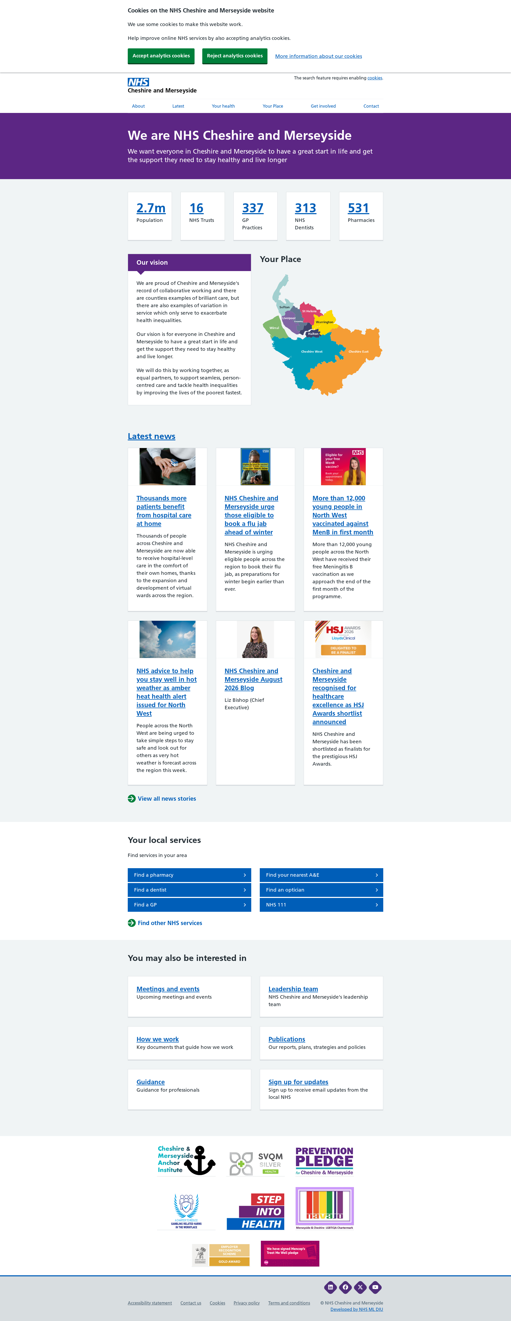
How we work (158, 1039)
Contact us (190, 1303)
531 (358, 208)
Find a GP (145, 905)
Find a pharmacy (154, 875)
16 (196, 208)
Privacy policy (247, 1303)
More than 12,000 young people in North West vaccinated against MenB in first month (342, 515)
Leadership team (293, 989)
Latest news (151, 436)
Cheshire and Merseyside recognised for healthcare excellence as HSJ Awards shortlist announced (338, 696)
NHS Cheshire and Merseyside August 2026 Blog (253, 679)
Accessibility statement (150, 1303)
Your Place (273, 106)
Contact (371, 106)
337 (253, 208)
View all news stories (167, 798)
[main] (255, 624)
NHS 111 (276, 905)
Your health (223, 106)
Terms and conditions (289, 1303)
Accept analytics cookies (161, 56)
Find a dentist (150, 890)
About (138, 106)
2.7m (151, 208)
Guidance (151, 1082)
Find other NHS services (170, 923)
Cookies (217, 1303)
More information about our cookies (318, 56)
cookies (375, 78)
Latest (178, 106)
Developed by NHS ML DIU (357, 1309)
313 (305, 208)
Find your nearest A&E (292, 875)
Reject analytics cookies (235, 56)
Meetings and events (168, 989)
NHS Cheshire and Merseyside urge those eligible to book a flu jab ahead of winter (251, 515)
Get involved (323, 106)
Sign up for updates (298, 1082)
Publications (287, 1039)
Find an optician (285, 890)
